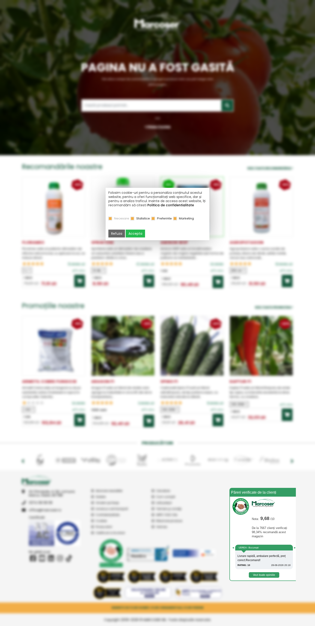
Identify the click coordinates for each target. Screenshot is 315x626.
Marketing (186, 218)
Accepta (135, 233)
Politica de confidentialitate (170, 205)
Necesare (121, 218)
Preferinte (164, 218)
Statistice (143, 218)
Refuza (116, 233)
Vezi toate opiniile (264, 575)
